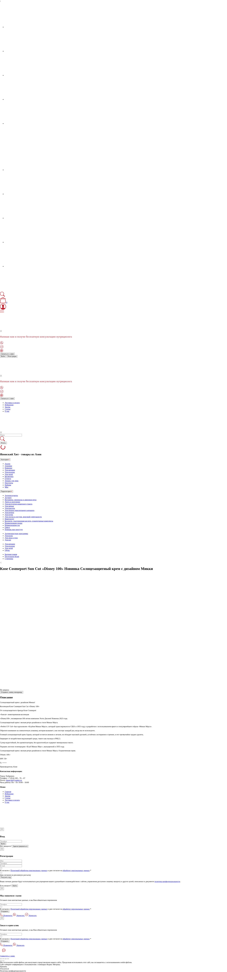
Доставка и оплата (12, 403)
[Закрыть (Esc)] (1, 958)
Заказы (7, 407)
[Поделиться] (3, 958)
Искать (3, 443)
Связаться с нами (7, 354)
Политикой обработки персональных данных (29, 871)
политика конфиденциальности (167, 881)
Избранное (9, 405)
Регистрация (12, 356)
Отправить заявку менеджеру (11, 692)
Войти (3, 356)
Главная (8, 792)
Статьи (7, 409)
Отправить (5, 911)
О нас (7, 411)
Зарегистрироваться (20, 846)
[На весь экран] (6, 958)
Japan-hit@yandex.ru (14, 780)
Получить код (6, 877)
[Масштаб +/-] (8, 958)
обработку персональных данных (76, 871)
